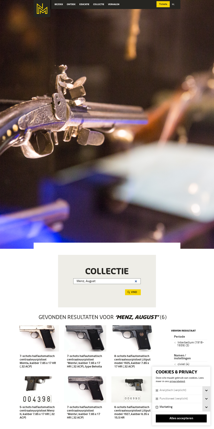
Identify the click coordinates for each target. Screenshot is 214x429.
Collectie (98, 4)
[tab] (206, 390)
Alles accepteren (181, 418)
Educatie (84, 4)
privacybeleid (177, 381)
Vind (134, 292)
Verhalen (113, 4)
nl (173, 4)
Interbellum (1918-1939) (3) (190, 344)
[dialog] (181, 396)
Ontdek (71, 4)
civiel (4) (183, 364)
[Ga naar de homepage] (42, 8)
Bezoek (59, 4)
